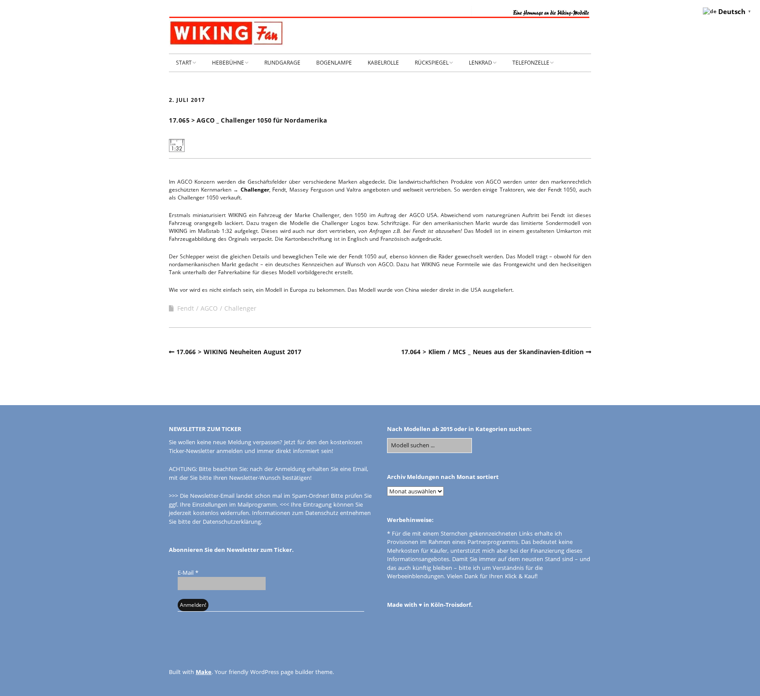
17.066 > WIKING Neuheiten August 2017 (238, 352)
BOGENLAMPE (334, 62)
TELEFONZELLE (530, 62)
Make (204, 672)
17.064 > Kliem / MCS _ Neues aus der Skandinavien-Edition (492, 352)
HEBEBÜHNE (228, 62)
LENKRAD (480, 62)
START (184, 62)
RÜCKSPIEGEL (432, 62)
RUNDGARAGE (282, 62)
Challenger (255, 189)
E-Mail (188, 572)
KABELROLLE (383, 62)
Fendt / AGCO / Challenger (216, 308)
